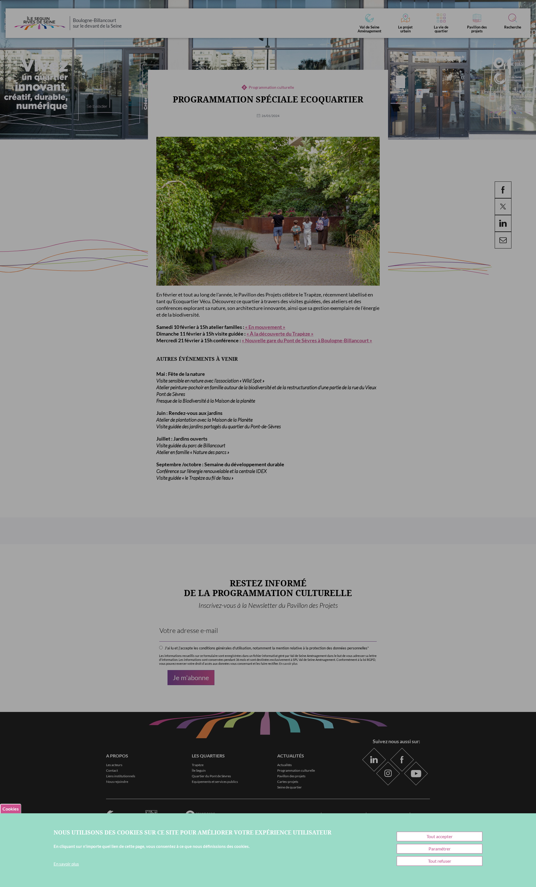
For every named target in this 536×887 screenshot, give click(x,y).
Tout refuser (439, 861)
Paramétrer (440, 848)
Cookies (11, 808)
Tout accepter (440, 836)
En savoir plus (66, 863)
